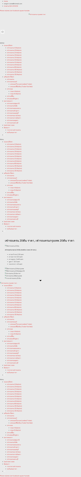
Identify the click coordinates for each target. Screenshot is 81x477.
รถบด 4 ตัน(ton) (15, 91)
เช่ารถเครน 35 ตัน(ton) (14, 57)
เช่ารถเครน (10, 79)
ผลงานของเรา (8, 101)
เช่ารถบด (10, 89)
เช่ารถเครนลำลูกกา (13, 111)
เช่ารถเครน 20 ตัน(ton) (14, 50)
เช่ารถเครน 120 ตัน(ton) (14, 72)
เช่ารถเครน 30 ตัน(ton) (14, 55)
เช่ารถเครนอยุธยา (12, 120)
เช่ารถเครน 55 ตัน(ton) (14, 62)
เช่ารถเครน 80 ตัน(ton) (14, 67)
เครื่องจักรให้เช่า (9, 77)
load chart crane (9, 125)
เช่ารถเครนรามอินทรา (14, 118)
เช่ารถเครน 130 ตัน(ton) (14, 74)
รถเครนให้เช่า (8, 45)
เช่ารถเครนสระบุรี (12, 123)
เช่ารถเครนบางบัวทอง (14, 115)
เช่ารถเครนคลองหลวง (14, 108)
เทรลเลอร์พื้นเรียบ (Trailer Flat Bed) (21, 86)
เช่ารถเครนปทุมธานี (13, 103)
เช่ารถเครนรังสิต (12, 106)
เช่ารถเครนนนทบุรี (13, 113)
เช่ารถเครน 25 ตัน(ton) (14, 52)
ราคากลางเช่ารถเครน (14, 130)
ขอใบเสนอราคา (12, 132)
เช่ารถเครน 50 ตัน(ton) (14, 60)
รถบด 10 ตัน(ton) (15, 94)
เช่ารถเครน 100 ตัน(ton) (14, 69)
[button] (40, 139)
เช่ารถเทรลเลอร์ (12, 81)
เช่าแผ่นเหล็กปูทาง (13, 98)
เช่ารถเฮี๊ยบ (10, 96)
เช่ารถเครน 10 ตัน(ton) (14, 48)
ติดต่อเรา (7, 127)
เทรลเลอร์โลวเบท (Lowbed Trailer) (21, 84)
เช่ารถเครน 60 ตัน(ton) (14, 65)
